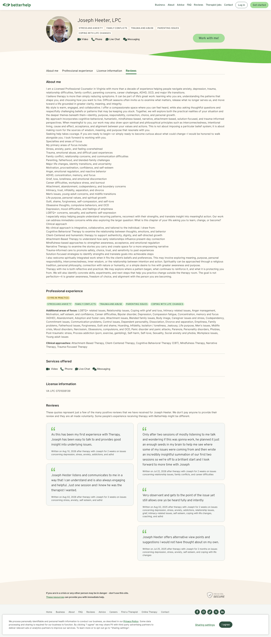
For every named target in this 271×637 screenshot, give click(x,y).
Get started (259, 5)
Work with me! (209, 38)
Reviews (131, 71)
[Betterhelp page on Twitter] (215, 614)
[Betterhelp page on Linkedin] (222, 614)
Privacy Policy (130, 621)
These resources (55, 597)
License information (109, 71)
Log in (241, 5)
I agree (226, 624)
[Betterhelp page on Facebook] (197, 614)
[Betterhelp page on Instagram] (203, 614)
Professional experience (77, 71)
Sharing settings (205, 624)
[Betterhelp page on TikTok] (209, 614)
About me (52, 71)
